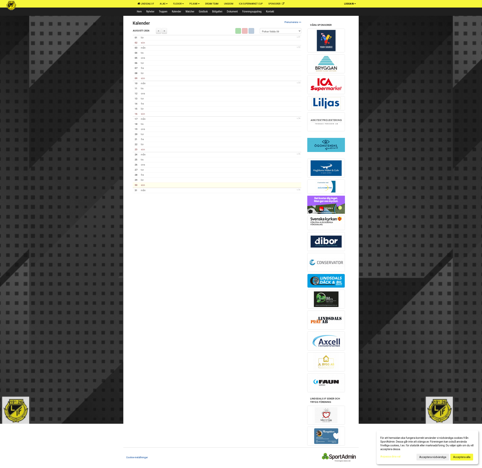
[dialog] (427, 447)
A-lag (162, 3)
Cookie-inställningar (137, 457)
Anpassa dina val (390, 456)
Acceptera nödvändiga (432, 457)
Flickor (177, 3)
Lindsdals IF (147, 3)
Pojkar (193, 3)
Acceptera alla (461, 457)
